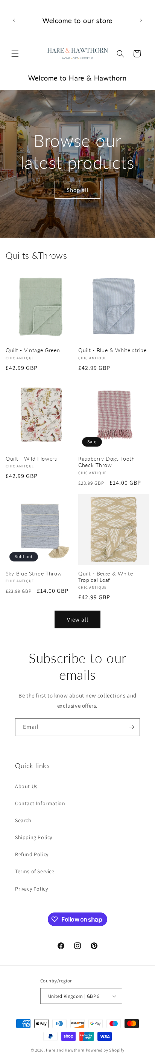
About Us (26, 786)
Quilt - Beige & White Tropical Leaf (105, 576)
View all (77, 619)
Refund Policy (32, 854)
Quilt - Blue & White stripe (112, 350)
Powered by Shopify (105, 1050)
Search (23, 820)
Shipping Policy (33, 837)
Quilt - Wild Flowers (31, 458)
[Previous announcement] (14, 20)
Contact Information (40, 803)
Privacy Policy (31, 888)
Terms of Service (35, 871)
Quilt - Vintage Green (33, 350)
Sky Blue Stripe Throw (34, 573)
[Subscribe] (131, 727)
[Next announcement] (141, 20)
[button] (15, 53)
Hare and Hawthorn (65, 1050)
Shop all (78, 189)
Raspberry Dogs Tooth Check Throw (106, 461)
